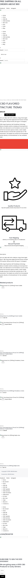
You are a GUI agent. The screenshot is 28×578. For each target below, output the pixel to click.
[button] (14, 48)
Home (4, 15)
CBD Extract (6, 494)
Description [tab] (3, 254)
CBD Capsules (6, 489)
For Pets (5, 496)
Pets (4, 24)
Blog (4, 28)
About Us (2, 6)
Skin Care (5, 22)
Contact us (8, 6)
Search (1, 50)
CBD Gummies (6, 21)
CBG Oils (5, 487)
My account (6, 481)
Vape (4, 500)
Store (4, 17)
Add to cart (10, 114)
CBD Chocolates (7, 492)
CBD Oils (5, 19)
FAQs (4, 26)
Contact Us (5, 503)
